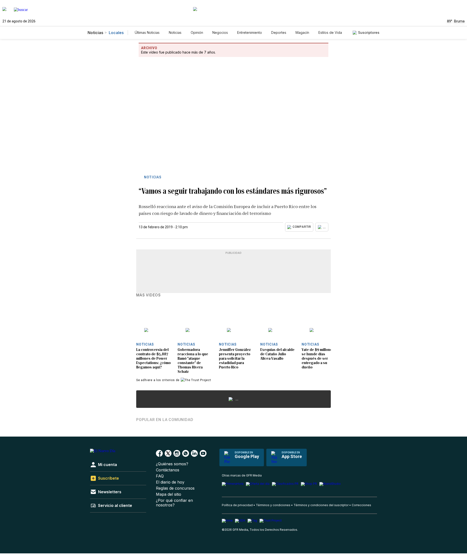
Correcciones (361, 505)
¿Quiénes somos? (172, 464)
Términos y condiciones (273, 505)
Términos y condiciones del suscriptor (321, 505)
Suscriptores (368, 32)
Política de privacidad (237, 505)
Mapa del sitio (168, 494)
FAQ (160, 476)
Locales (116, 32)
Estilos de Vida (330, 32)
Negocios (220, 32)
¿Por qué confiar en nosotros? (174, 502)
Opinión (197, 32)
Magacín (302, 32)
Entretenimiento (249, 32)
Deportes (278, 32)
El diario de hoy (170, 482)
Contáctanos (167, 470)
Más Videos (148, 295)
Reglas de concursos (175, 488)
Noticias (175, 32)
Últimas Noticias (147, 32)
